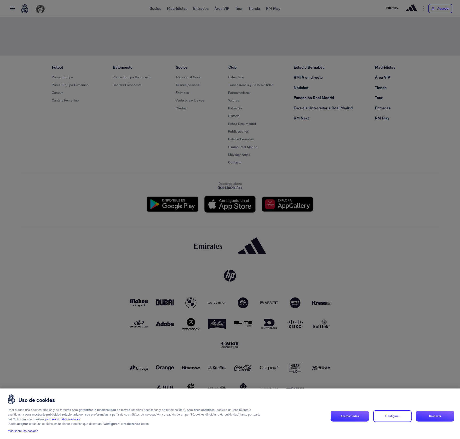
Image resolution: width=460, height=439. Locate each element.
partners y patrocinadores (62, 419)
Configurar (392, 416)
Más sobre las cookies (23, 431)
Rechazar (435, 416)
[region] (230, 413)
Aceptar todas (350, 416)
